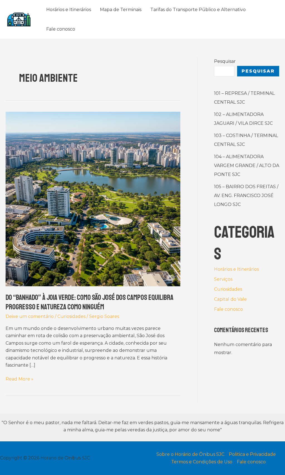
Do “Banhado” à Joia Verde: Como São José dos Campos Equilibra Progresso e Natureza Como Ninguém (89, 302)
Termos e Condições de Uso (201, 461)
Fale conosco (60, 29)
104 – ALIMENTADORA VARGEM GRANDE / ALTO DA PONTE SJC (246, 165)
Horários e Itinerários (68, 9)
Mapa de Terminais (120, 9)
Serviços (223, 279)
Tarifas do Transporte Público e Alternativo (198, 9)
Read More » (19, 379)
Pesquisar (225, 61)
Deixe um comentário (30, 316)
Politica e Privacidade (252, 454)
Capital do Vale (230, 299)
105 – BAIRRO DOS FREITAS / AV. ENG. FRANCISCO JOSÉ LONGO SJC (246, 195)
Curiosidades (71, 316)
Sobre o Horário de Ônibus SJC (190, 454)
